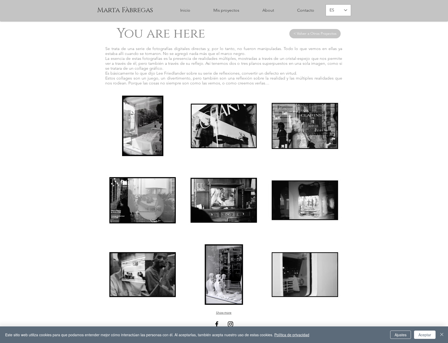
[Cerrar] (442, 335)
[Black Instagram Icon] (230, 324)
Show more (224, 313)
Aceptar (424, 334)
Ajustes (401, 334)
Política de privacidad (291, 334)
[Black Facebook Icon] (216, 324)
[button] (268, 10)
